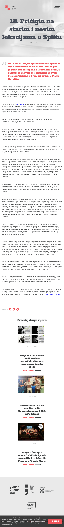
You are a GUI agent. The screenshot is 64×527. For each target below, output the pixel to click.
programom (21, 104)
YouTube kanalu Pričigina (52, 294)
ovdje (19, 523)
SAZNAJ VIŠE (28, 371)
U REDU (55, 521)
